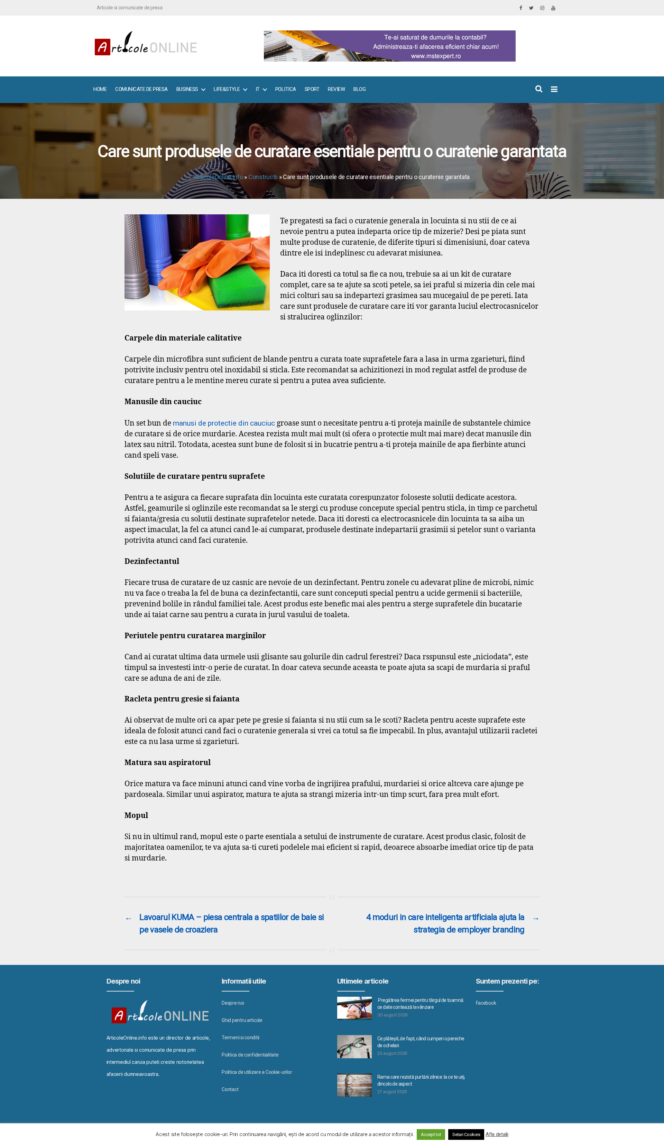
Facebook (486, 1003)
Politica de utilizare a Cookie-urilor (257, 1072)
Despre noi (233, 1003)
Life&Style (227, 89)
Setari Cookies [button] (466, 1134)
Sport (312, 89)
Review (336, 89)
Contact (230, 1089)
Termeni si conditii (240, 1037)
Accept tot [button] (431, 1134)
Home (100, 89)
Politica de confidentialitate (250, 1055)
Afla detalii (497, 1134)
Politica (285, 89)
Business (187, 89)
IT (258, 89)
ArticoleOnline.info (218, 176)
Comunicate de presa (141, 89)
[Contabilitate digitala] (408, 46)
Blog (359, 89)
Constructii (263, 176)
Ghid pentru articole (242, 1020)
